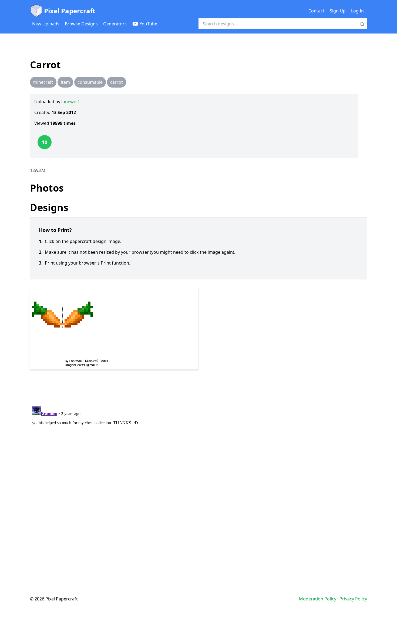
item (65, 82)
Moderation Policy (317, 599)
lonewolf (70, 102)
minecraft (43, 82)
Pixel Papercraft (69, 10)
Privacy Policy (353, 599)
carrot (116, 82)
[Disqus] (198, 471)
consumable (90, 82)
